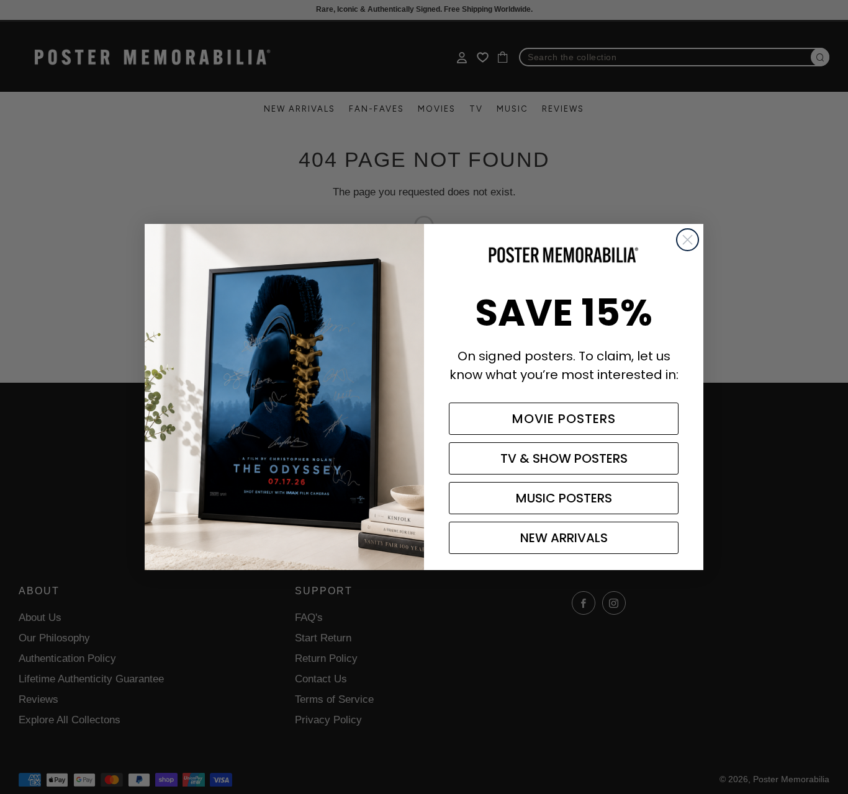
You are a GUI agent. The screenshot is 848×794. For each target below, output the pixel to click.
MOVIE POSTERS (564, 418)
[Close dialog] (687, 240)
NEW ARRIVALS (564, 537)
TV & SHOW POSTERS (564, 458)
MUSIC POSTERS (564, 498)
